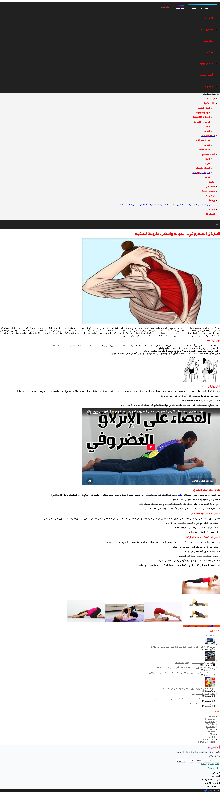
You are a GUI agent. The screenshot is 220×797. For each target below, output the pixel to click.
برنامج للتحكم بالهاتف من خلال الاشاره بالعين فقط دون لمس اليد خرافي (182, 672)
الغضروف (188, 626)
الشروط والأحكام (212, 783)
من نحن (216, 772)
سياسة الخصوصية (211, 779)
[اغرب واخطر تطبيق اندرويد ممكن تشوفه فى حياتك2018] (210, 686)
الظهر (180, 495)
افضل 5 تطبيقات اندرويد (204, 693)
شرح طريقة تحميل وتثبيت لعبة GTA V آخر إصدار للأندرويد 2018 (185, 667)
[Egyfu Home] (210, 747)
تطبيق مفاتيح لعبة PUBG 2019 (201, 703)
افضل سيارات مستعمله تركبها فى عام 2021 (195, 662)
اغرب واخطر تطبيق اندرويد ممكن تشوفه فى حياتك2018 (189, 688)
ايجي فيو (208, 790)
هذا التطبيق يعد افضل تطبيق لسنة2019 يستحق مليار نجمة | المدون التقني (181, 698)
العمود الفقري (199, 626)
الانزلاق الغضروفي (212, 626)
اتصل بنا (215, 776)
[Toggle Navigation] (217, 224)
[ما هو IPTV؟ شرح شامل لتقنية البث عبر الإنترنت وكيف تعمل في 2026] (210, 644)
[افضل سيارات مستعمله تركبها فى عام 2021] (210, 660)
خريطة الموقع (213, 786)
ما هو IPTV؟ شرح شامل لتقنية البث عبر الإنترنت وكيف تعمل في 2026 (183, 647)
